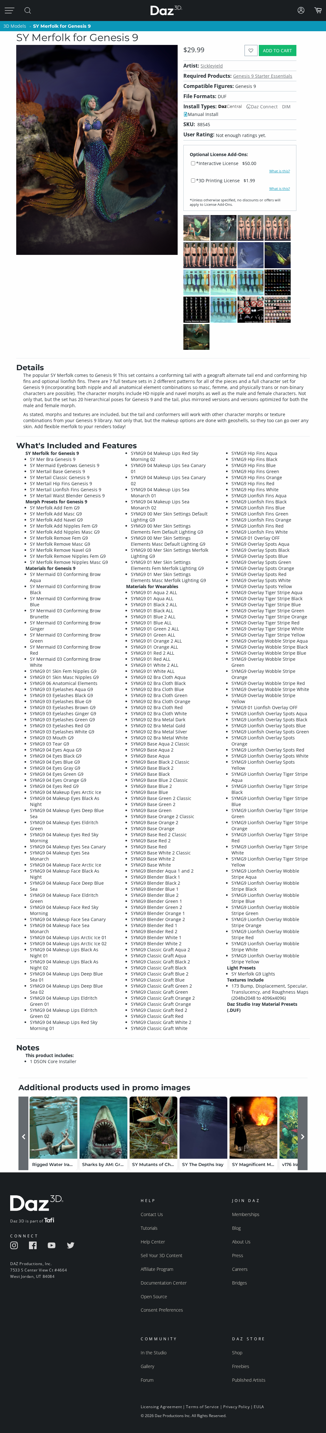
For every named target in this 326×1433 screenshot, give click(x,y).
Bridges (239, 1283)
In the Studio (154, 1353)
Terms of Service (202, 1406)
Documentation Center (164, 1283)
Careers (240, 1269)
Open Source (154, 1296)
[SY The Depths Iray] (203, 1128)
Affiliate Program (157, 1269)
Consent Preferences (162, 1310)
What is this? (279, 171)
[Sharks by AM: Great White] (103, 1128)
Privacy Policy (236, 1406)
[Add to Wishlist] (251, 50)
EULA (259, 1406)
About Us (241, 1242)
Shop (237, 1353)
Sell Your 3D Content (161, 1255)
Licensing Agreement (161, 1406)
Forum (147, 1380)
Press (237, 1255)
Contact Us (152, 1214)
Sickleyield (212, 66)
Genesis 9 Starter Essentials (262, 76)
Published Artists (249, 1380)
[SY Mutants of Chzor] (153, 1128)
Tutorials (149, 1228)
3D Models (15, 26)
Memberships (245, 1214)
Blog (236, 1228)
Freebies (240, 1366)
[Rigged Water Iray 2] (53, 1128)
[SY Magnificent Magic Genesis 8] (253, 1128)
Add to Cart (277, 50)
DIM (286, 107)
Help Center (153, 1242)
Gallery (147, 1366)
